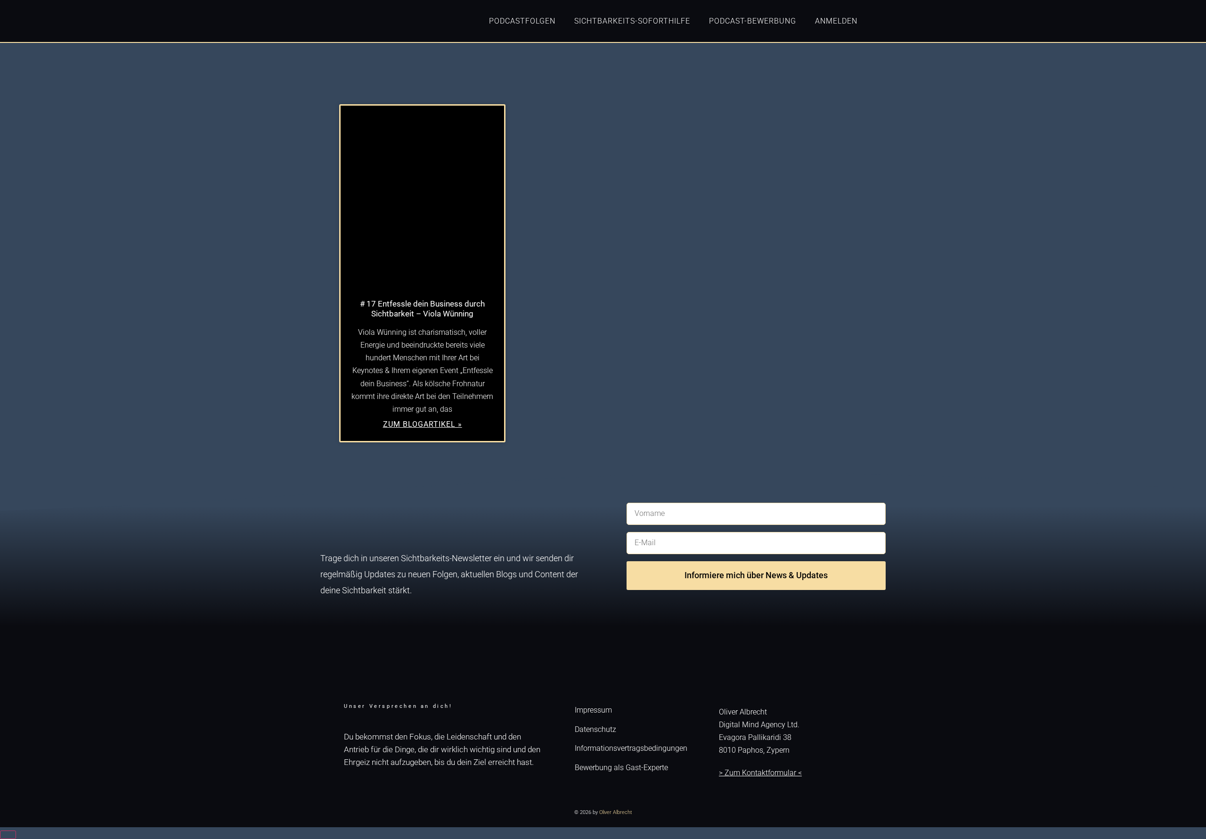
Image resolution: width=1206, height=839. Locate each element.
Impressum (593, 710)
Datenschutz (595, 729)
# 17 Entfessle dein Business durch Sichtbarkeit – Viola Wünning (422, 308)
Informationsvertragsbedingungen (631, 748)
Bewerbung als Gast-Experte (621, 767)
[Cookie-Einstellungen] (8, 835)
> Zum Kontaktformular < (760, 772)
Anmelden (836, 21)
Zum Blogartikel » (422, 424)
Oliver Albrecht (615, 812)
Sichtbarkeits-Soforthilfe (632, 21)
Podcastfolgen (522, 21)
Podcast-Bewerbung (752, 21)
